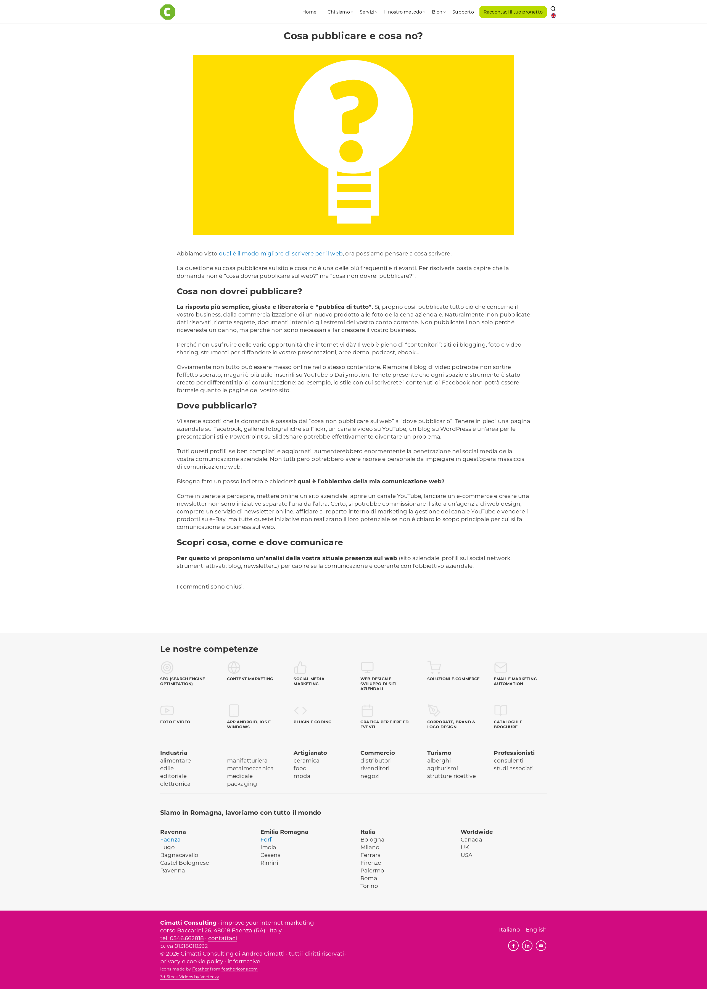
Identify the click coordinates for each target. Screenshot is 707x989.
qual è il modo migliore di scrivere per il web (281, 253)
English (536, 929)
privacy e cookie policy (191, 961)
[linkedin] (527, 945)
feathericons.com (239, 969)
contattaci (222, 938)
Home (309, 12)
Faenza (170, 839)
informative (244, 961)
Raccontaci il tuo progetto (513, 12)
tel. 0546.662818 (182, 938)
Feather (200, 969)
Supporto (463, 12)
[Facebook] (513, 945)
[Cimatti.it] (217, 12)
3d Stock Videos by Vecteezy (189, 976)
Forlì (266, 839)
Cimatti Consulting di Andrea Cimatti (232, 953)
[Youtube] (541, 945)
